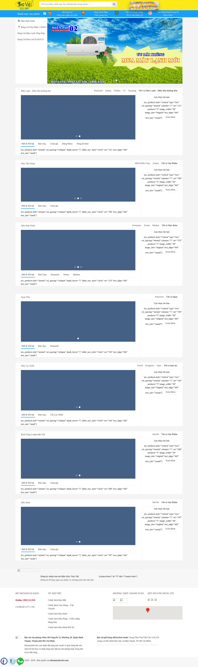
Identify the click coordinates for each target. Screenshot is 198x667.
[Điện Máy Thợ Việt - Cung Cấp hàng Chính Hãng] (24, 5)
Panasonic (98, 90)
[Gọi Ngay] (20, 661)
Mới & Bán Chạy (142, 163)
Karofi (140, 365)
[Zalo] (12, 661)
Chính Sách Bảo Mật (57, 600)
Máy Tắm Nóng (28, 163)
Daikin (108, 90)
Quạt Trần (25, 297)
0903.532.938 (29, 600)
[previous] (53, 50)
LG (124, 90)
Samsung (132, 90)
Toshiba (117, 90)
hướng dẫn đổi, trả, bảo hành (114, 645)
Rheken (155, 225)
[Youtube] (152, 600)
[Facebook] (149, 600)
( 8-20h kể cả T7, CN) (24, 607)
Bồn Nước (25, 502)
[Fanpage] (4, 661)
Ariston (155, 163)
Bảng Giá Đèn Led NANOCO (31, 39)
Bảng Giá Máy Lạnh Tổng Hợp (31, 33)
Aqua (159, 365)
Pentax (147, 225)
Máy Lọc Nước (27, 366)
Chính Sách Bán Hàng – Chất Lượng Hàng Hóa (64, 620)
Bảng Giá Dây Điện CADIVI (33, 27)
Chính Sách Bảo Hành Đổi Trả (61, 627)
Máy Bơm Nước (28, 21)
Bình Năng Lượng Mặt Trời (33, 434)
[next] (176, 50)
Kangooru (149, 365)
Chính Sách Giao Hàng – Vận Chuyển (61, 607)
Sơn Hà (155, 434)
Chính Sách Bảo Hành (57, 614)
